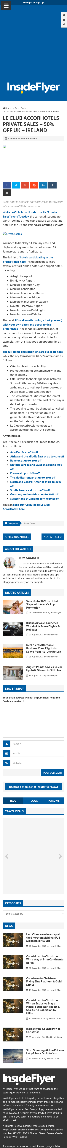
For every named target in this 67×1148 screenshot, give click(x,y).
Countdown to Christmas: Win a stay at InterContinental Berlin (45, 959)
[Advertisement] (33, 47)
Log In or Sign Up (34, 2)
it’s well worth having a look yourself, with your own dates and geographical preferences (32, 324)
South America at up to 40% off (30, 490)
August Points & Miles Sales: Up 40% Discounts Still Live (44, 668)
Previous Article (18, 536)
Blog (13, 800)
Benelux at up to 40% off (25, 460)
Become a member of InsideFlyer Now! (33, 787)
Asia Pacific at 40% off (24, 452)
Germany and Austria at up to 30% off (34, 494)
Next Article (52, 536)
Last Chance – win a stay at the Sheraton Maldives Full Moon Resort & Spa (43, 937)
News (9, 926)
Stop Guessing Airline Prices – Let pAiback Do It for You (45, 1051)
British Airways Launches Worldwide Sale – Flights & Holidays (43, 626)
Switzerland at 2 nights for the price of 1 (35, 498)
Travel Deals (29, 523)
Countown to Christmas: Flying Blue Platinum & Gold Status (44, 981)
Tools (33, 800)
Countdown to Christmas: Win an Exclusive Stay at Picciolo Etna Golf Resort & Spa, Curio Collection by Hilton (43, 1006)
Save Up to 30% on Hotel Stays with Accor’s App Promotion (42, 604)
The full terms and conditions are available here (33, 352)
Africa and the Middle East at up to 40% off (37, 456)
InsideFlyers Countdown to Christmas (43, 1030)
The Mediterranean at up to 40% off (32, 477)
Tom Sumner (29, 558)
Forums (54, 800)
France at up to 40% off (25, 473)
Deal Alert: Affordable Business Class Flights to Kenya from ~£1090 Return (43, 648)
